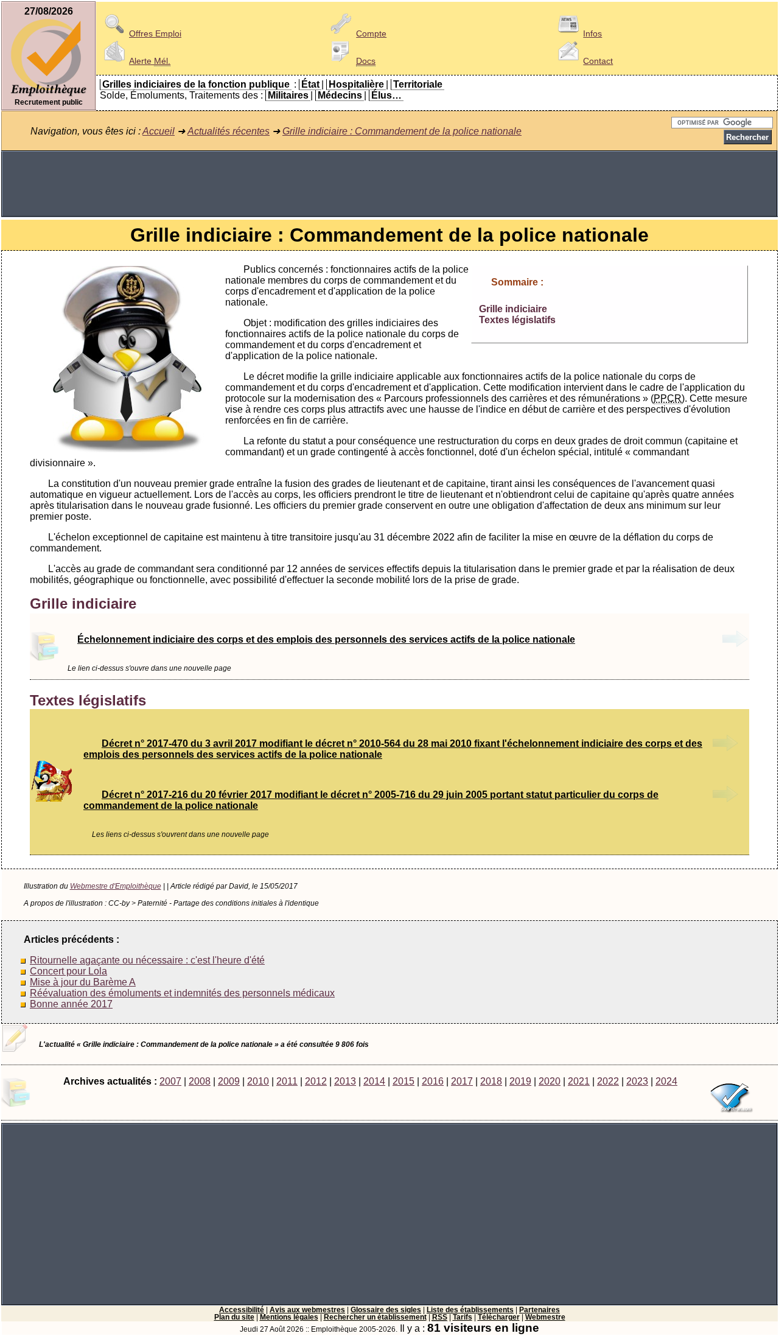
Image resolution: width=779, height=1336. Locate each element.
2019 (520, 1081)
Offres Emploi (155, 33)
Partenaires (539, 1309)
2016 (433, 1081)
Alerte (149, 61)
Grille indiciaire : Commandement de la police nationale (402, 131)
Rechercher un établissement (375, 1317)
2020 (550, 1081)
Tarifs (462, 1317)
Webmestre (545, 1317)
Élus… (386, 95)
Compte (371, 33)
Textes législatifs (517, 320)
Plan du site (234, 1317)
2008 (200, 1081)
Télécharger (499, 1317)
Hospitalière (356, 84)
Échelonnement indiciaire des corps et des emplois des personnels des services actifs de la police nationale (326, 639)
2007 (170, 1081)
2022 (608, 1081)
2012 (316, 1081)
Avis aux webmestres (307, 1309)
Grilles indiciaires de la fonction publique (196, 84)
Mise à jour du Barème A (83, 982)
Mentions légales (289, 1317)
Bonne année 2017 (71, 1004)
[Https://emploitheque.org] (48, 95)
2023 (637, 1081)
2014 (374, 1081)
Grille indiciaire (513, 309)
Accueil (158, 131)
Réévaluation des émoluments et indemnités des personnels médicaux (182, 993)
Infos (592, 33)
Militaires (288, 95)
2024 (666, 1081)
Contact (598, 61)
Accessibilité (241, 1309)
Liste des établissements (470, 1309)
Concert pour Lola (68, 971)
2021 (579, 1081)
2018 (491, 1081)
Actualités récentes (228, 131)
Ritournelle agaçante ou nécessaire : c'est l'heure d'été (147, 960)
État (310, 84)
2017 (462, 1081)
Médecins (340, 95)
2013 (345, 1081)
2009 (229, 1081)
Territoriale (417, 84)
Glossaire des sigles (386, 1309)
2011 (287, 1081)
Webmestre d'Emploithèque (115, 886)
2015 (403, 1081)
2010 (258, 1081)
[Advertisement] (389, 183)
